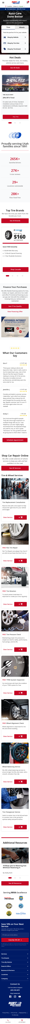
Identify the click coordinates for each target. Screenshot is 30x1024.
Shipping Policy (22, 1012)
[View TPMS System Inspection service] (15, 666)
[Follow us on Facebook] (10, 996)
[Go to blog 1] (10, 878)
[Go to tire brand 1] (7, 275)
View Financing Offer (15, 312)
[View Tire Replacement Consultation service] (15, 488)
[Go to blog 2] (15, 878)
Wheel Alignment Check (13, 723)
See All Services (15, 468)
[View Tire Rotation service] (15, 577)
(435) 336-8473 (15, 990)
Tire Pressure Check (11, 634)
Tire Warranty (15, 1015)
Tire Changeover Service (11, 812)
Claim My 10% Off (14, 940)
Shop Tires (15, 117)
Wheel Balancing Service (11, 767)
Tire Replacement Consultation (13, 502)
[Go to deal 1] (10, 123)
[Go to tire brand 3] (17, 275)
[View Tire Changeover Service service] (15, 798)
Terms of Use (14, 1012)
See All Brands (15, 221)
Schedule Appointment (15, 440)
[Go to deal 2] (15, 123)
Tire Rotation (9, 591)
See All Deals (15, 68)
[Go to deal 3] (20, 123)
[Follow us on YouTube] (19, 996)
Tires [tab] (8, 27)
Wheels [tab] (21, 27)
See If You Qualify (15, 306)
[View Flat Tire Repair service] (15, 534)
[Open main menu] (3, 3)
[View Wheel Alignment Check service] (15, 709)
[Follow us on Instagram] (15, 996)
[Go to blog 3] (20, 878)
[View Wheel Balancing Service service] (15, 753)
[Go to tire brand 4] (22, 275)
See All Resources (15, 883)
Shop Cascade (16, 269)
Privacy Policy (22, 945)
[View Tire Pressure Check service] (15, 620)
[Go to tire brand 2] (12, 275)
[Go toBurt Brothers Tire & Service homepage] (16, 2)
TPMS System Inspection (13, 680)
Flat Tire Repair (10, 548)
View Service (7, 517)
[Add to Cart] (20, 517)
